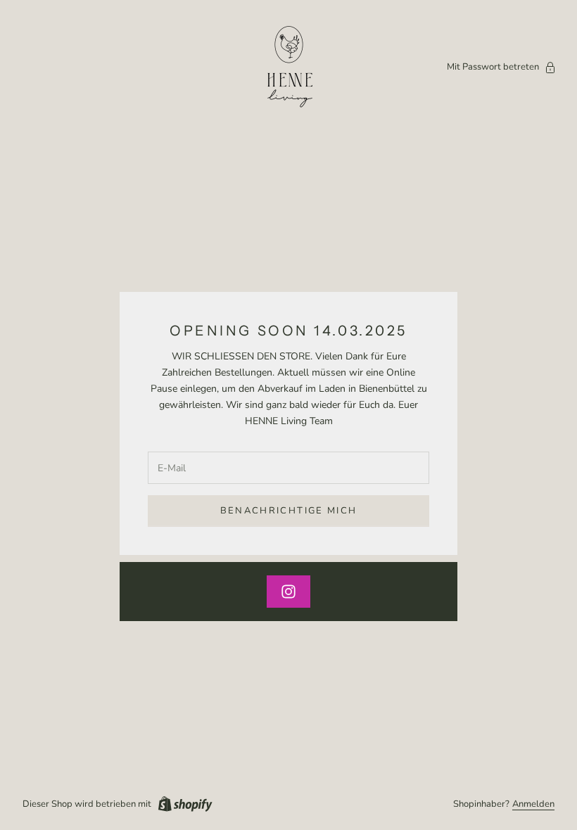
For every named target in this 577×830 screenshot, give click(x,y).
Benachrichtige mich (288, 510)
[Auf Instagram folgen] (288, 591)
